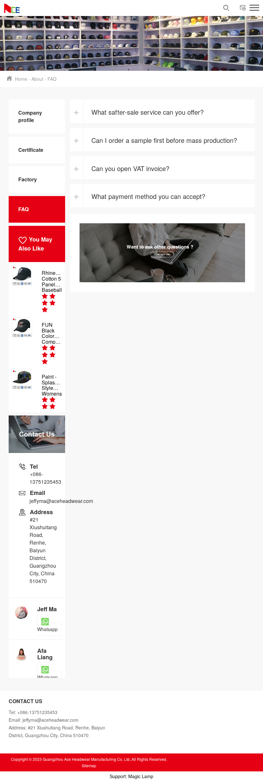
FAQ (51, 79)
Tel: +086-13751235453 (33, 712)
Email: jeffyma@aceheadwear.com (44, 720)
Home (21, 79)
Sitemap (89, 765)
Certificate (30, 149)
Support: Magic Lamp (131, 776)
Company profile (30, 116)
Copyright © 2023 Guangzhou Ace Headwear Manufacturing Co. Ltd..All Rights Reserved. (89, 759)
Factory (27, 179)
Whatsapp (47, 635)
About (37, 79)
